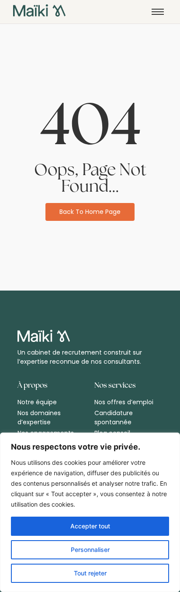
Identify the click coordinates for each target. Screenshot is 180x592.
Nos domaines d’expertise (39, 417)
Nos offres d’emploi (123, 402)
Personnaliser (90, 549)
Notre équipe (37, 402)
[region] (90, 512)
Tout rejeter (90, 573)
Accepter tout (90, 526)
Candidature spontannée (113, 417)
